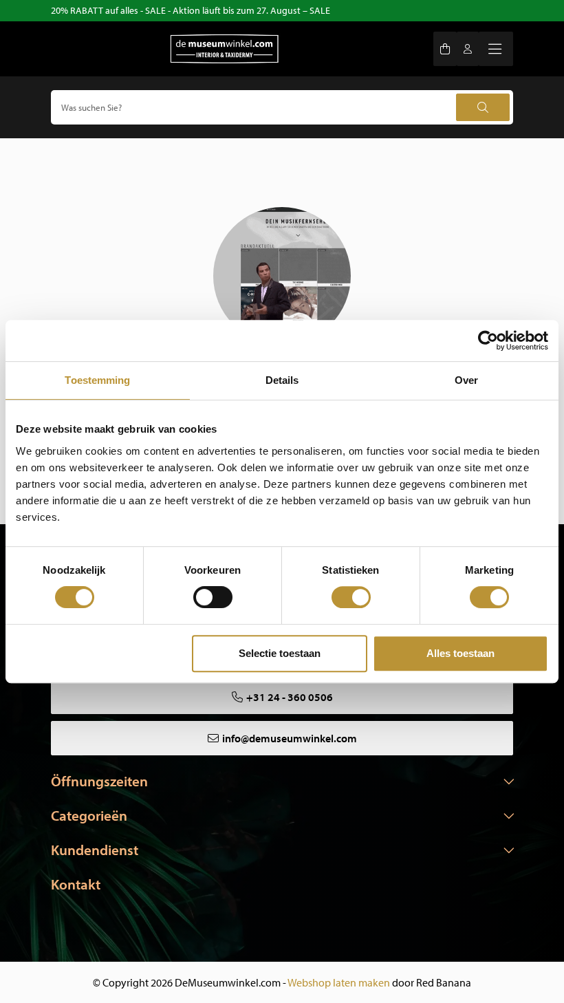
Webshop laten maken (339, 982)
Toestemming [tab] (97, 380)
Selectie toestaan (280, 653)
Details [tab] (282, 380)
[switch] (212, 597)
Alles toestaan (460, 653)
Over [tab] (466, 380)
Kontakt (75, 884)
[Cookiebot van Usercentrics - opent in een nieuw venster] (488, 340)
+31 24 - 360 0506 (289, 697)
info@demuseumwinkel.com (289, 738)
